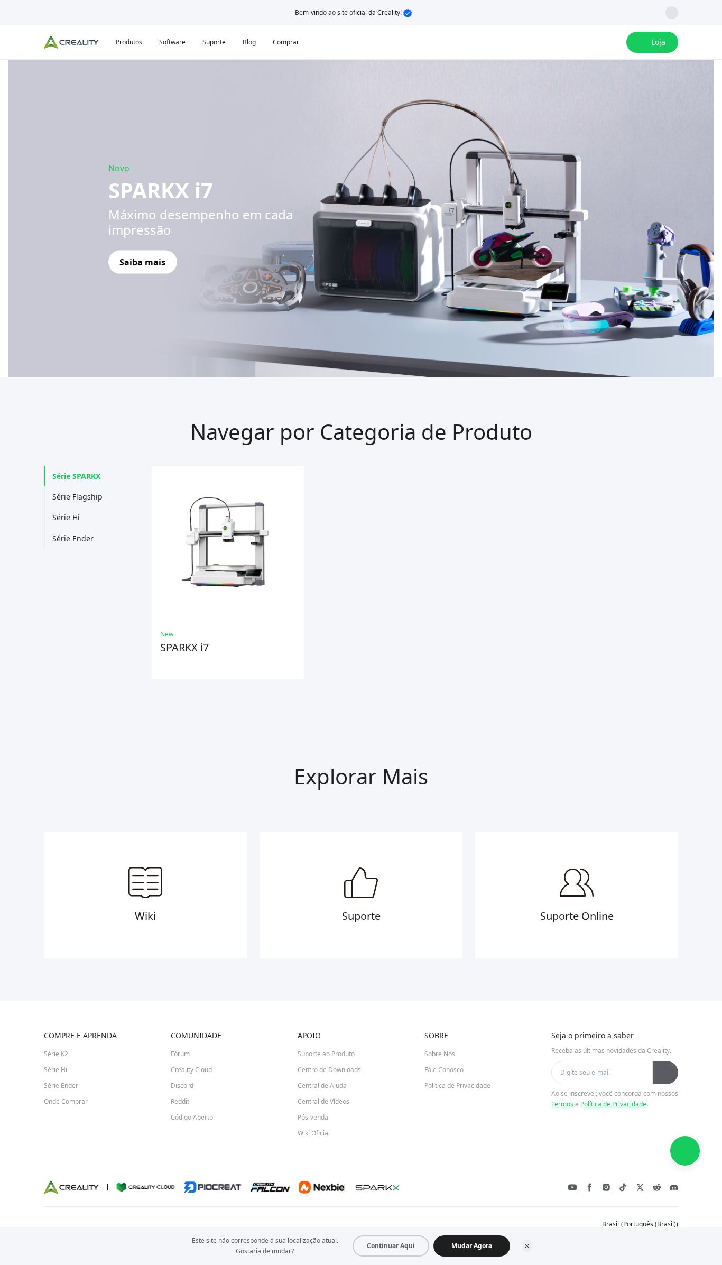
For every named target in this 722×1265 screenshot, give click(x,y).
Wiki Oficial (314, 1133)
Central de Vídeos (323, 1101)
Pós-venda (313, 1117)
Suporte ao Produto (326, 1053)
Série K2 (56, 1053)
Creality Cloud (191, 1069)
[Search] (590, 42)
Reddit (180, 1101)
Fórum (180, 1053)
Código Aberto (192, 1117)
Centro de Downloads (329, 1069)
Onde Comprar (66, 1101)
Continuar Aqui (391, 1245)
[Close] (527, 1246)
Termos (562, 1104)
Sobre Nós (439, 1053)
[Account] (611, 42)
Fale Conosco (444, 1069)
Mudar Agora (471, 1245)
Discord (182, 1085)
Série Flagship (77, 497)
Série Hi (66, 517)
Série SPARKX (76, 476)
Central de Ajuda (322, 1085)
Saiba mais (142, 261)
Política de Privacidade (457, 1085)
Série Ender (73, 538)
